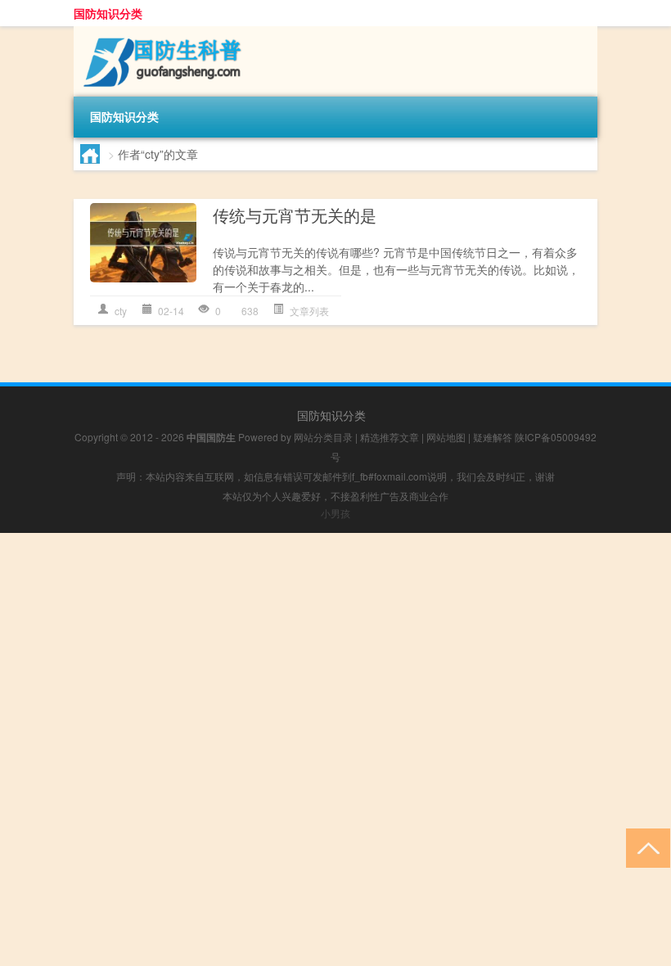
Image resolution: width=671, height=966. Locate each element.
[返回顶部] (644, 846)
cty (121, 311)
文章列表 (309, 311)
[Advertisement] (335, 647)
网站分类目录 (323, 437)
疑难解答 (492, 437)
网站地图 (446, 437)
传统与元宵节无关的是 (294, 215)
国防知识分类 (108, 13)
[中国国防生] (159, 32)
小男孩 (335, 513)
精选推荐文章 (389, 437)
